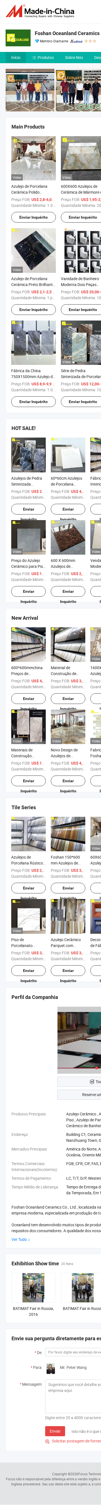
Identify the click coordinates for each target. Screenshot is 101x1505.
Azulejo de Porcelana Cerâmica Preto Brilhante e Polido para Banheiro (33, 284)
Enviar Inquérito (33, 217)
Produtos (46, 57)
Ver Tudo (19, 1239)
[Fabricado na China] (41, 11)
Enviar (55, 1431)
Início (15, 57)
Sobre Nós (74, 57)
